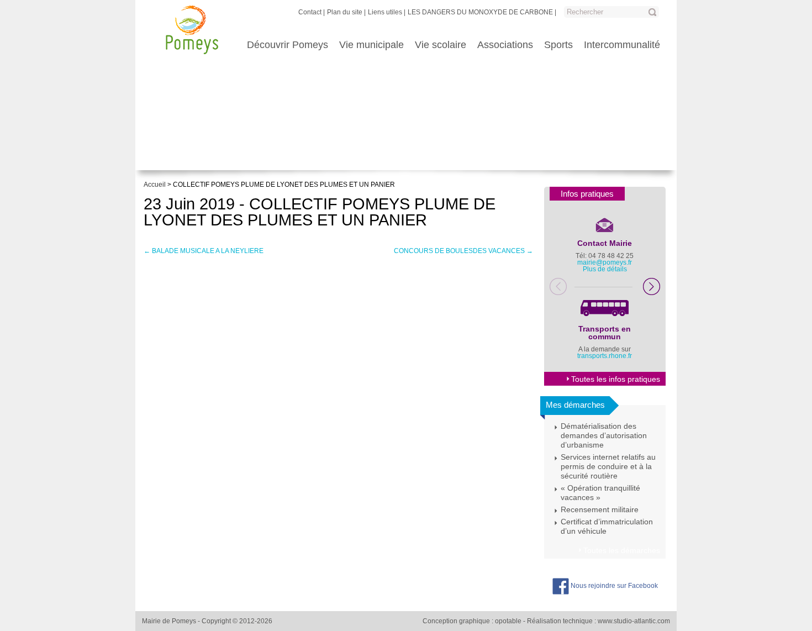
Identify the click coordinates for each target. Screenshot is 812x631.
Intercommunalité (622, 44)
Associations (505, 44)
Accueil (155, 184)
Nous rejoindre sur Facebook (613, 586)
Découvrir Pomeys (287, 44)
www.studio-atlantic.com (634, 621)
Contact (309, 12)
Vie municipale (371, 44)
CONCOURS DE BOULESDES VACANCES (463, 251)
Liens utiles (385, 12)
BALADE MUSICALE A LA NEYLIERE (203, 251)
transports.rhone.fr (604, 356)
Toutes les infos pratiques (615, 379)
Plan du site (344, 12)
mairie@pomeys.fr (604, 262)
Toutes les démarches (621, 550)
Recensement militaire (600, 509)
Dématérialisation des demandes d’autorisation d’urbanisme (604, 435)
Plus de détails (605, 269)
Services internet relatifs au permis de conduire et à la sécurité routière (608, 466)
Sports (558, 44)
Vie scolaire (440, 44)
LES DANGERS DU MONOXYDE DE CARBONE (480, 12)
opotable (508, 621)
